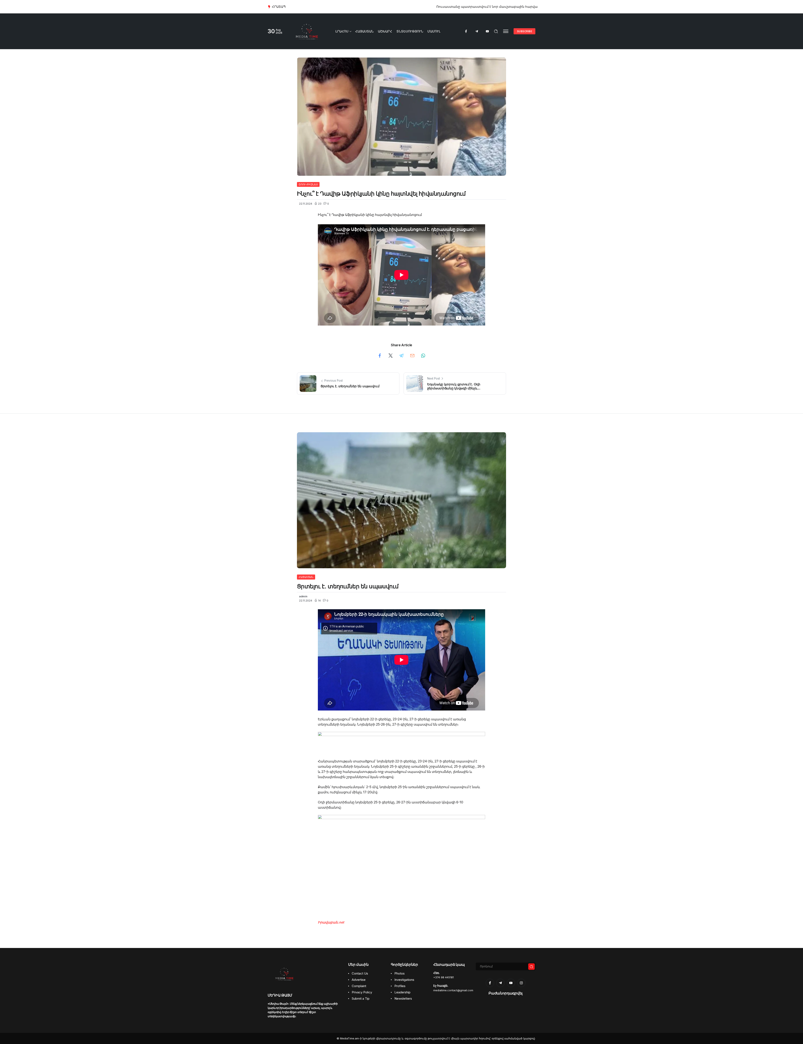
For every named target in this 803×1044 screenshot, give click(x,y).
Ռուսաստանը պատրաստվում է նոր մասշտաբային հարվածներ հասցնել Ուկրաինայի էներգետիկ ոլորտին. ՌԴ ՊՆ (378, 7)
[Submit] (531, 966)
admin (303, 596)
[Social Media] (466, 31)
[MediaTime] (306, 31)
